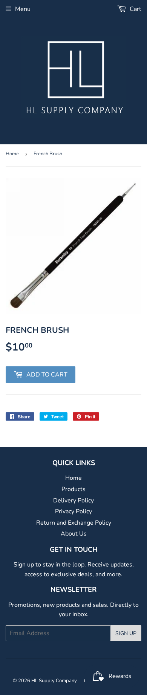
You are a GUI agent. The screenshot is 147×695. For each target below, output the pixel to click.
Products (73, 489)
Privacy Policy (73, 511)
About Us (74, 534)
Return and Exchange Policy (73, 523)
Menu (23, 9)
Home (12, 153)
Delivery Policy (73, 500)
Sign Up (125, 633)
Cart (134, 9)
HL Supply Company (54, 680)
